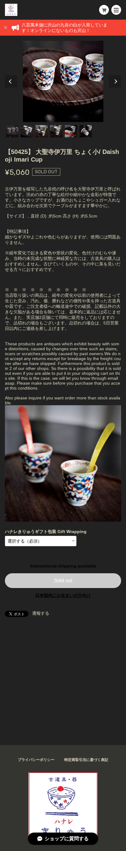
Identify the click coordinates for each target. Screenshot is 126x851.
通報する (40, 613)
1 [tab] (12, 131)
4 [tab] (56, 131)
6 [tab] (86, 131)
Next (115, 81)
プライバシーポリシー (36, 760)
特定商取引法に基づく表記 (86, 760)
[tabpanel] (63, 81)
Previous (11, 81)
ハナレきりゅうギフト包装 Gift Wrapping (46, 531)
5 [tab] (71, 131)
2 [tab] (27, 131)
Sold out (63, 580)
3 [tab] (41, 131)
